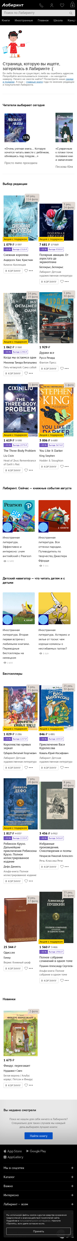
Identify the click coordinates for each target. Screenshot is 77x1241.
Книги (6, 20)
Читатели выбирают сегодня (24, 105)
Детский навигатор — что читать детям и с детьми (34, 580)
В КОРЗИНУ (13, 270)
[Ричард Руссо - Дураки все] (56, 342)
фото (32, 199)
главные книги (34, 81)
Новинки (9, 999)
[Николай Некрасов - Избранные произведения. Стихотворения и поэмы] (56, 829)
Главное (43, 20)
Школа (58, 20)
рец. (30, 196)
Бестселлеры (12, 674)
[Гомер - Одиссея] (21, 942)
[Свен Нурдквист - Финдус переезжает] (21, 1055)
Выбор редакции (15, 184)
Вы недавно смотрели (20, 1110)
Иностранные (24, 20)
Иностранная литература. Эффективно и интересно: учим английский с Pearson (17, 547)
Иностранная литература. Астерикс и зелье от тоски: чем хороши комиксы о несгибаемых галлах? (54, 639)
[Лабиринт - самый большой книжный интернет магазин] (19, 4)
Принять (38, 1231)
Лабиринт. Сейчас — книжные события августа (37, 488)
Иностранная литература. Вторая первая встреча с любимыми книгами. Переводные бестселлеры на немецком (16, 643)
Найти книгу (38, 1136)
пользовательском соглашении (35, 1220)
